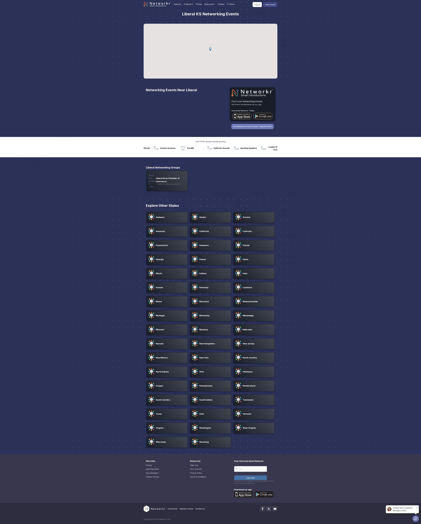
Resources (208, 4)
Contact (221, 4)
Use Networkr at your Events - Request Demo (252, 126)
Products (187, 4)
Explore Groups (152, 477)
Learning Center (152, 469)
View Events (270, 5)
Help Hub (194, 465)
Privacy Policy (196, 473)
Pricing (199, 4)
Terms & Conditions (198, 477)
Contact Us (200, 509)
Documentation (152, 473)
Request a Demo (186, 509)
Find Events (172, 509)
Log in (257, 5)
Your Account (196, 469)
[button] (210, 49)
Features (177, 4)
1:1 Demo (231, 4)
